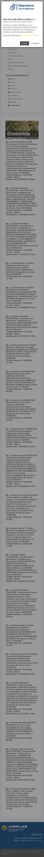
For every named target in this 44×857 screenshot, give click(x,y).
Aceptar (25, 43)
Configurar (35, 43)
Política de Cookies (30, 35)
